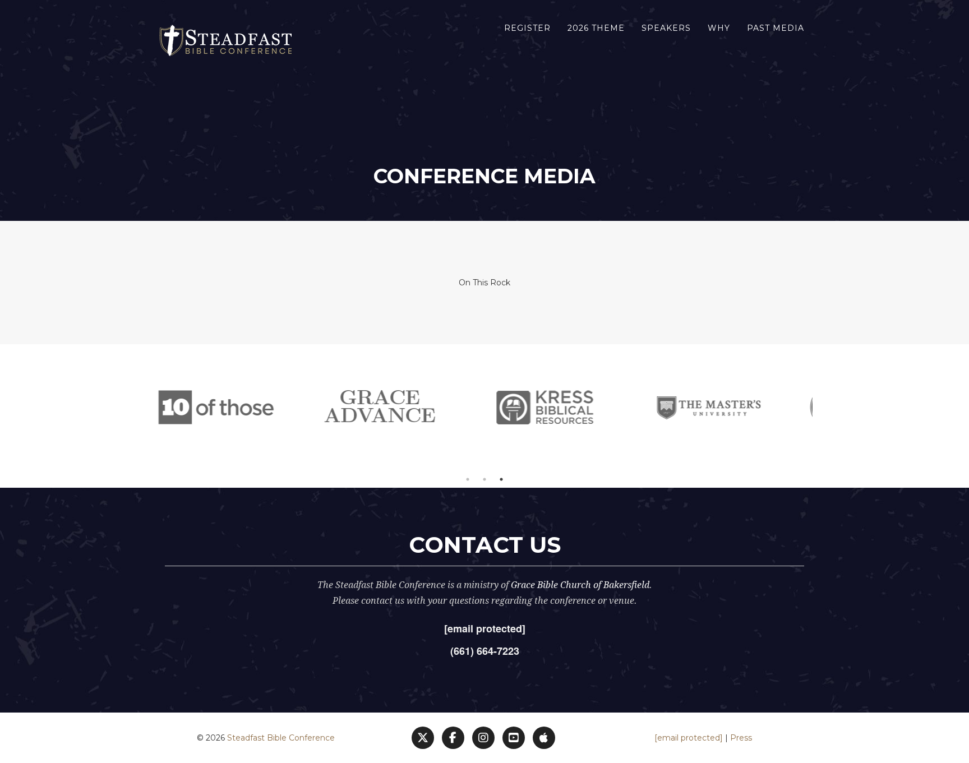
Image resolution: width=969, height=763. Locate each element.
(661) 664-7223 (484, 651)
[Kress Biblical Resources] (425, 407)
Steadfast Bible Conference (281, 738)
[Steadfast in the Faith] (754, 407)
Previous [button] (148, 407)
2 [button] (484, 479)
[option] (261, 407)
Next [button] (821, 407)
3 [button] (501, 479)
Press (741, 738)
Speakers (666, 28)
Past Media (775, 28)
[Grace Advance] (261, 407)
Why (719, 28)
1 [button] (467, 479)
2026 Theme (596, 28)
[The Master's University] (589, 407)
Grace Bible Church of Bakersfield (580, 585)
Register (527, 28)
